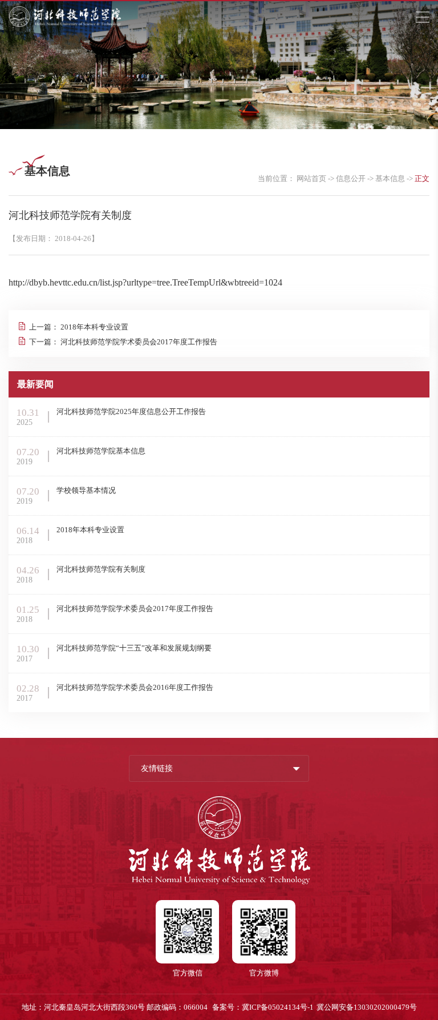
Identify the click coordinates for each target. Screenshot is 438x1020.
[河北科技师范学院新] (65, 25)
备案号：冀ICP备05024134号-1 (263, 1007)
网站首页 (311, 178)
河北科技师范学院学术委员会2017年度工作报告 (138, 342)
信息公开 (351, 178)
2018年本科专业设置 (94, 327)
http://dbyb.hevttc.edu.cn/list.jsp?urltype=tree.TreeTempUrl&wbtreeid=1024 (145, 282)
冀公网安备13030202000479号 (367, 1007)
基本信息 (390, 178)
